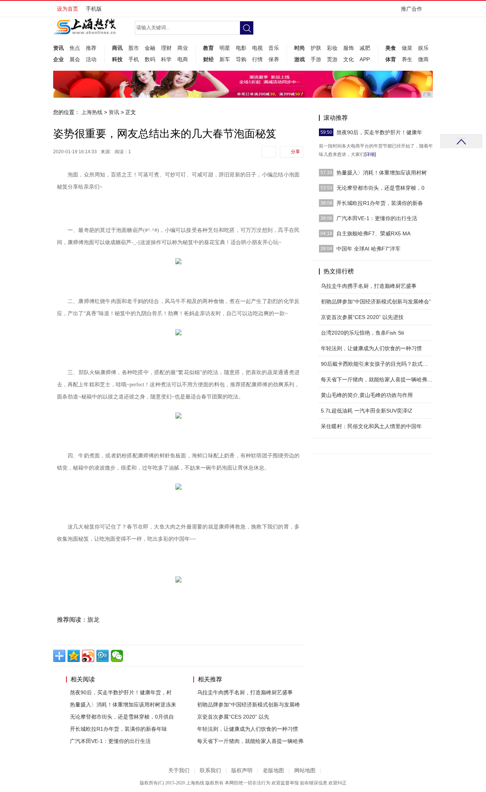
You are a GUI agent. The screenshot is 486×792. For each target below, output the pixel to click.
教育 (208, 48)
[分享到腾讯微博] (102, 656)
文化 (348, 59)
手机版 (94, 9)
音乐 (273, 48)
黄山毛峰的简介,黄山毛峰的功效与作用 (367, 395)
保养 (273, 59)
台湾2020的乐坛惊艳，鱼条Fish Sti (362, 333)
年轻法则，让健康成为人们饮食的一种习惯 (247, 729)
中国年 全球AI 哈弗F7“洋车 (368, 249)
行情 (257, 59)
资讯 (58, 48)
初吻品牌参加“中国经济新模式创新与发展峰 (248, 705)
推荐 (91, 48)
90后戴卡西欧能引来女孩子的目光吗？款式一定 (377, 364)
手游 (316, 59)
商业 (182, 48)
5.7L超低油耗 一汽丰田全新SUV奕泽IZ (366, 411)
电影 (241, 48)
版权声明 (241, 770)
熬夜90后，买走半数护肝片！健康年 (379, 132)
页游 (332, 59)
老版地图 (273, 770)
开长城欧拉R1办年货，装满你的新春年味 (118, 729)
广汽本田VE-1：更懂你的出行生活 (110, 741)
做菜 (407, 48)
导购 (241, 59)
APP (365, 59)
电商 (182, 59)
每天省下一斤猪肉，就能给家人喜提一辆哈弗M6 (378, 379)
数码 (150, 59)
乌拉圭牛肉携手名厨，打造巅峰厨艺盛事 (245, 692)
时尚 (299, 48)
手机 (133, 59)
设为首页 (67, 9)
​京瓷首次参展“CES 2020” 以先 (233, 717)
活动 (91, 59)
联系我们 (210, 770)
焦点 (74, 48)
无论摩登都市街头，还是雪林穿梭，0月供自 (122, 717)
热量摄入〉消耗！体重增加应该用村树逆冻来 (123, 705)
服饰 (348, 48)
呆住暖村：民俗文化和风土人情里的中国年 (371, 426)
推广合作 (411, 9)
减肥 (365, 48)
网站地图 (305, 770)
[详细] (370, 154)
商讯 (117, 48)
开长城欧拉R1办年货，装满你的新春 (379, 203)
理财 (166, 48)
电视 (257, 48)
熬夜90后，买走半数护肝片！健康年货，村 (121, 692)
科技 (117, 59)
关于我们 (178, 770)
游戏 (299, 59)
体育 (390, 59)
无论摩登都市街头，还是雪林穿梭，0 (380, 188)
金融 (150, 48)
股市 (133, 48)
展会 (74, 59)
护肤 (316, 48)
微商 (423, 59)
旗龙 (93, 619)
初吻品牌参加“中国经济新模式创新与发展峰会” (376, 301)
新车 (224, 59)
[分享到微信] (117, 656)
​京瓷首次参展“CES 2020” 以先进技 (362, 317)
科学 (166, 59)
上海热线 (92, 112)
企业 (58, 59)
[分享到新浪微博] (88, 656)
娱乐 (423, 48)
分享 (295, 151)
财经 (208, 59)
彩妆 (332, 48)
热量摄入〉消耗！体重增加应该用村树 (381, 173)
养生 (407, 59)
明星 (224, 48)
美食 (390, 48)
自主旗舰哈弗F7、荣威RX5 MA (373, 233)
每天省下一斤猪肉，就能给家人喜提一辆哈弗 (250, 741)
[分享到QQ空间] (74, 656)
